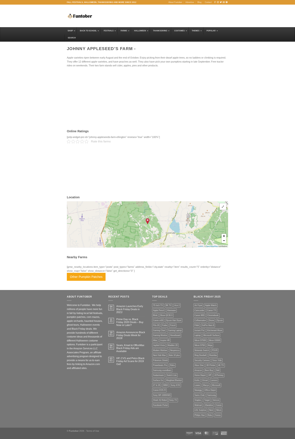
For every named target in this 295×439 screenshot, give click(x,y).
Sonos (218, 415)
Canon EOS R (159, 390)
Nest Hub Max (159, 355)
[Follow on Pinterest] (227, 2)
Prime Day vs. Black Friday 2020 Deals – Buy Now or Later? (129, 322)
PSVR (214, 350)
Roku (172, 365)
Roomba (213, 355)
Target (207, 400)
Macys (206, 385)
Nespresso (175, 350)
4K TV (221, 365)
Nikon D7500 (200, 340)
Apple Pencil (158, 310)
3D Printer (210, 365)
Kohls (197, 380)
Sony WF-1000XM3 (161, 395)
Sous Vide (217, 360)
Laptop (198, 335)
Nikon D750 (200, 345)
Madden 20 (172, 345)
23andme (209, 405)
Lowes (197, 385)
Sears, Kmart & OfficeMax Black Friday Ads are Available (130, 348)
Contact (208, 2)
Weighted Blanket (174, 380)
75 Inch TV (158, 305)
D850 (165, 385)
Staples (198, 400)
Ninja (210, 345)
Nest (211, 410)
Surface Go (158, 380)
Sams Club (199, 395)
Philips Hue (200, 415)
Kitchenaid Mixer (214, 330)
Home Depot (200, 375)
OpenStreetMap (212, 246)
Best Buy (209, 370)
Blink (155, 315)
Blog (199, 2)
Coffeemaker (200, 320)
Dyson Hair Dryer (173, 320)
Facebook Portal (160, 405)
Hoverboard (175, 335)
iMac (155, 340)
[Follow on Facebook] (215, 2)
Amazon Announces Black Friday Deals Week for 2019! (130, 335)
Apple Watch (210, 305)
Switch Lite (172, 375)
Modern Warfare (160, 350)
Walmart (198, 405)
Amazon (198, 370)
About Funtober (175, 2)
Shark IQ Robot (160, 400)
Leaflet (200, 246)
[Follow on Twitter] (221, 2)
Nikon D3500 (214, 340)
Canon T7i (211, 310)
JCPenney (218, 375)
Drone (211, 320)
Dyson (220, 320)
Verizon (216, 400)
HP (209, 375)
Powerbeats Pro (160, 365)
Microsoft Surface (211, 335)
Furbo (164, 325)
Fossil (172, 325)
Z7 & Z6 (156, 385)
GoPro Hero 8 (208, 325)
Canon (219, 405)
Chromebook (212, 315)
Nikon (218, 410)
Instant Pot (199, 330)
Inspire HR (165, 340)
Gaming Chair (159, 330)
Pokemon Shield (160, 360)
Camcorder (199, 310)
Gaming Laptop (175, 330)
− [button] (224, 241)
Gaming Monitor (160, 335)
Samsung (211, 395)
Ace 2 (177, 305)
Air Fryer (198, 305)
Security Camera (202, 360)
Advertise (189, 2)
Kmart (205, 380)
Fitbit (197, 325)
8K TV (168, 305)
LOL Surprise (200, 410)
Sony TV (173, 400)
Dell (217, 370)
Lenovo (214, 380)
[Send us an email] (224, 2)
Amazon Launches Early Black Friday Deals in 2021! (129, 309)
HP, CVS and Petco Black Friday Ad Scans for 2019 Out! (130, 361)
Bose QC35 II (166, 315)
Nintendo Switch (202, 350)
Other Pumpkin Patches (86, 276)
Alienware (171, 310)
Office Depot (210, 390)
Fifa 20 (156, 325)
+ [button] (224, 236)
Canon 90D (199, 315)
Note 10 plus (174, 355)
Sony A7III (175, 385)
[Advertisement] (172, 15)
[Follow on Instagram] (218, 2)
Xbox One (199, 365)
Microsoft (216, 385)
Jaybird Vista (159, 345)
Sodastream (158, 375)
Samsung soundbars (162, 370)
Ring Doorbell (200, 355)
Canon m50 (158, 320)
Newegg (198, 390)
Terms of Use (92, 431)
